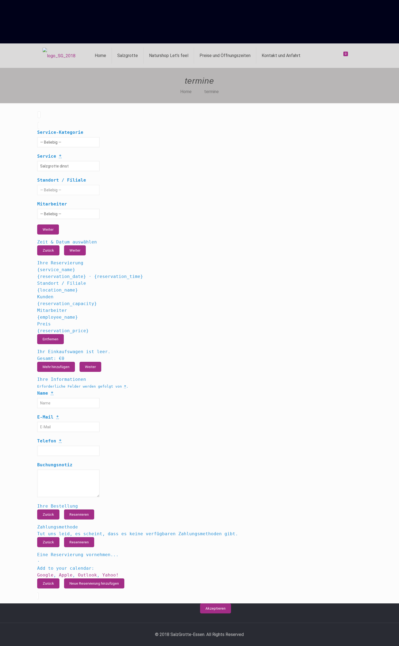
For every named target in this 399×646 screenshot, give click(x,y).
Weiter (48, 229)
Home (186, 91)
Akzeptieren (215, 608)
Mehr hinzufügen (56, 367)
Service (49, 156)
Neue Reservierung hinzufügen (94, 583)
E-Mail (48, 417)
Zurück (48, 250)
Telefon (49, 441)
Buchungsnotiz (54, 464)
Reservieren (79, 514)
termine (211, 91)
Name (45, 393)
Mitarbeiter (52, 204)
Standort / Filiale (61, 180)
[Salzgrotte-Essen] (59, 55)
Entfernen (50, 339)
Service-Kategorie (60, 132)
